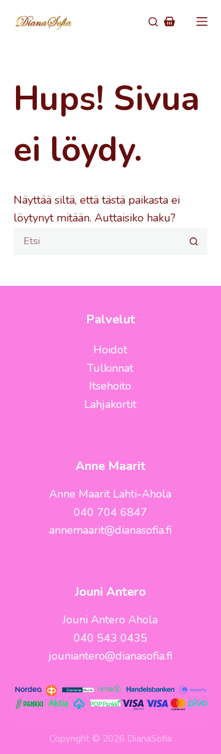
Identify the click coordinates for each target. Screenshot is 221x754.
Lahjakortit (110, 404)
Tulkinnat (110, 368)
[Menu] (201, 21)
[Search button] (193, 241)
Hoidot (110, 349)
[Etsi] (153, 21)
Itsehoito (110, 386)
